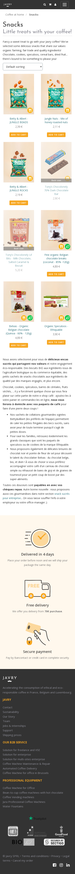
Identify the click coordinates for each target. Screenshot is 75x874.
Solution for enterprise (17, 754)
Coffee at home (14, 14)
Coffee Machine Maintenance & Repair (26, 763)
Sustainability (11, 712)
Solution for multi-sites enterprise (24, 759)
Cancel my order (23, 860)
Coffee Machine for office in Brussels (26, 773)
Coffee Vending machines (18, 797)
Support (8, 730)
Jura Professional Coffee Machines (24, 802)
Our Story (9, 716)
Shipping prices (12, 735)
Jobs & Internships (14, 726)
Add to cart (18, 134)
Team (6, 721)
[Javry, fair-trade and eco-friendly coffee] (7, 4)
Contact (7, 707)
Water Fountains (13, 806)
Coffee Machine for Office (19, 788)
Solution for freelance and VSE (21, 750)
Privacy (55, 856)
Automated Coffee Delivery (20, 768)
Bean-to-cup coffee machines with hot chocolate (33, 792)
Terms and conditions (35, 856)
